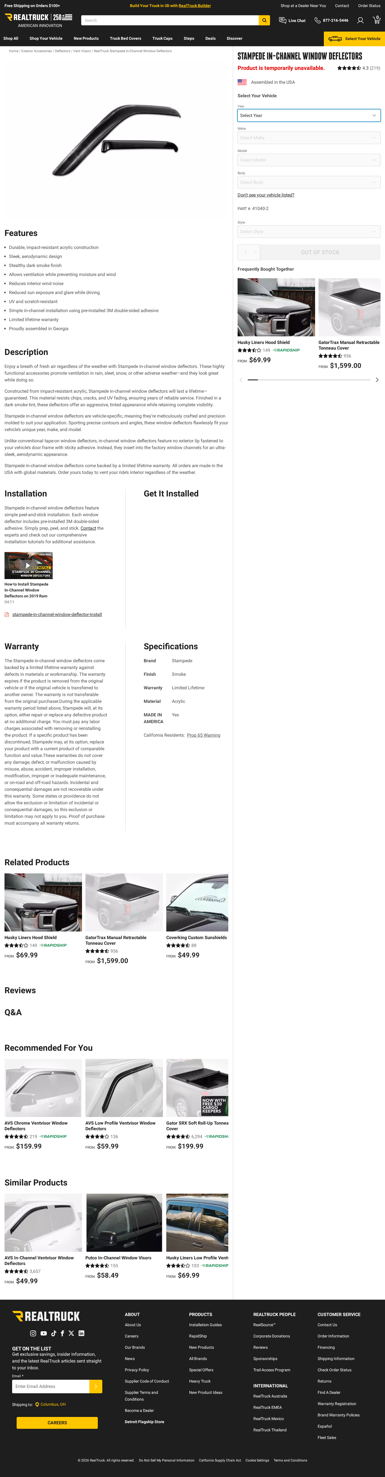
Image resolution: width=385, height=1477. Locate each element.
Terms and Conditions (290, 1460)
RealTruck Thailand (270, 1430)
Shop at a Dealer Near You (303, 5)
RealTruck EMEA (267, 1407)
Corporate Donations (271, 1336)
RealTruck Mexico (268, 1418)
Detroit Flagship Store (144, 1421)
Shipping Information (336, 1358)
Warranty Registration (337, 1403)
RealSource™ (264, 1325)
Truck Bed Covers (125, 38)
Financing (326, 1347)
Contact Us (327, 1325)
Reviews (260, 1347)
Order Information (333, 1336)
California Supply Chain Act (220, 1460)
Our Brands (135, 1347)
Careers (131, 1336)
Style (241, 222)
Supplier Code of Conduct (147, 1381)
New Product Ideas (205, 1392)
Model (242, 151)
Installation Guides (205, 1325)
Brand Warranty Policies (339, 1415)
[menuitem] (11, 39)
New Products (86, 38)
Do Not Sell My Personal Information (166, 1460)
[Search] (264, 20)
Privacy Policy (137, 1370)
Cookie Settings (257, 1460)
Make (242, 129)
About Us (133, 1325)
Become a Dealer (139, 1410)
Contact (342, 5)
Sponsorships (265, 1358)
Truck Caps (162, 38)
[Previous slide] (241, 379)
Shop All (10, 38)
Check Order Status (334, 1370)
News (130, 1358)
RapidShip (198, 1336)
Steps (189, 38)
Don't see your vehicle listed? (266, 195)
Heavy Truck (200, 1381)
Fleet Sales (327, 1437)
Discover (234, 38)
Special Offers (201, 1370)
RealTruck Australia (270, 1396)
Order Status (369, 5)
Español (325, 1426)
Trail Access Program (271, 1370)
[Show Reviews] (358, 67)
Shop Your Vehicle (46, 38)
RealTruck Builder (195, 5)
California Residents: (182, 735)
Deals (210, 38)
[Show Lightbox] (116, 140)
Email (17, 1376)
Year (241, 106)
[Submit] (95, 1386)
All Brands (198, 1358)
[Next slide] (377, 379)
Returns (324, 1381)
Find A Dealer (329, 1392)
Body (241, 173)
